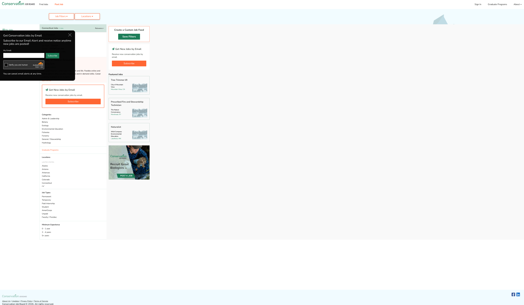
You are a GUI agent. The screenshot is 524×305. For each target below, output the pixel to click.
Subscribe (73, 101)
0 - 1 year (46, 228)
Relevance (99, 28)
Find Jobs (43, 4)
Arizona (45, 169)
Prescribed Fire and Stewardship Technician (127, 103)
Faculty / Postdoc (49, 217)
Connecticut (47, 183)
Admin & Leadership (50, 118)
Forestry (45, 135)
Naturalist (116, 126)
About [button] (517, 4)
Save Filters (129, 36)
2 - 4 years (46, 232)
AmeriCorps (47, 210)
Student (45, 207)
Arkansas (46, 172)
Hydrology (46, 142)
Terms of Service (41, 301)
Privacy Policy (26, 301)
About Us (6, 301)
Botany (45, 122)
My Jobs (9, 29)
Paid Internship (48, 203)
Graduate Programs (497, 4)
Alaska (45, 166)
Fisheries (45, 132)
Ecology (45, 125)
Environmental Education (52, 129)
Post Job (59, 4)
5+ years (45, 235)
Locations (86, 16)
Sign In (478, 4)
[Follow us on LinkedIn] (518, 294)
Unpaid (45, 213)
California (46, 176)
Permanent (46, 196)
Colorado (46, 179)
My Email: (7, 50)
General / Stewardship (51, 139)
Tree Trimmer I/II (119, 80)
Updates (15, 301)
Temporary (46, 200)
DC (43, 186)
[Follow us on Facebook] (513, 294)
